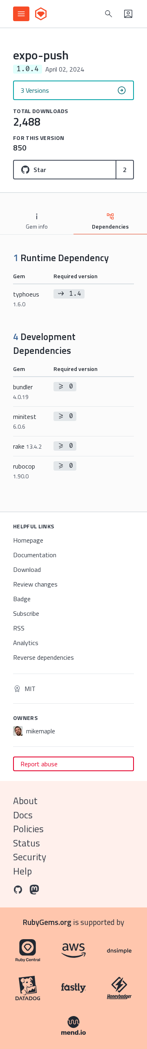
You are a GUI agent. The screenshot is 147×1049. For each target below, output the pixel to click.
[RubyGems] (40, 13)
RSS (18, 628)
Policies (28, 829)
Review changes (35, 584)
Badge (22, 599)
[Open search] (108, 14)
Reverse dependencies (43, 657)
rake (27, 446)
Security (29, 857)
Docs (23, 815)
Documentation (34, 555)
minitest (24, 421)
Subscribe (26, 613)
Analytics (25, 643)
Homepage (28, 540)
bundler (23, 391)
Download (27, 569)
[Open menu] (21, 14)
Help (22, 871)
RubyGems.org (47, 922)
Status (26, 843)
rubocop (24, 470)
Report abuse (39, 764)
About (25, 801)
